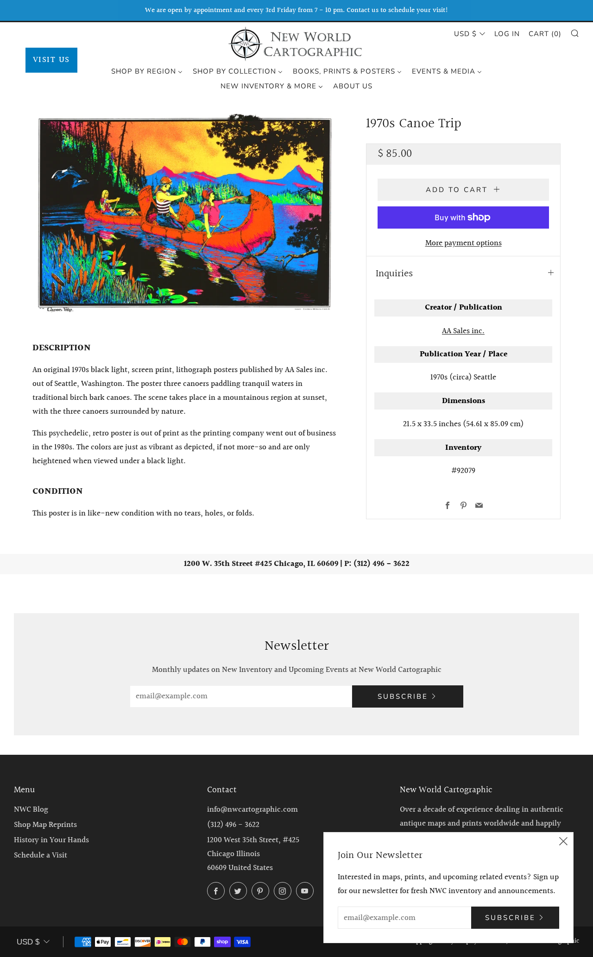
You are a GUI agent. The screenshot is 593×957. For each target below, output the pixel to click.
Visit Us (51, 60)
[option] (185, 213)
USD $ (465, 33)
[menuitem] (146, 70)
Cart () (545, 33)
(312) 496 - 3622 (233, 825)
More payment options (463, 243)
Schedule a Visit (40, 855)
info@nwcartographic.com (252, 809)
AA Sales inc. (463, 331)
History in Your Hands (51, 840)
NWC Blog (31, 809)
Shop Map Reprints (45, 825)
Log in (507, 33)
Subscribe (403, 696)
